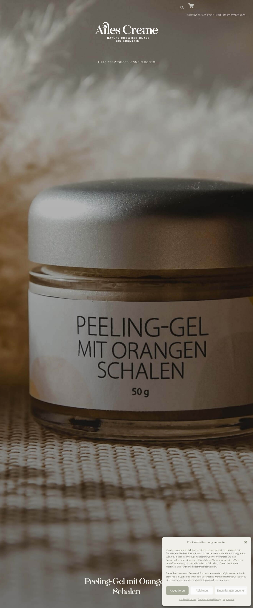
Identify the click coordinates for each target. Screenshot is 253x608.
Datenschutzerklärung (209, 599)
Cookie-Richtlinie (187, 599)
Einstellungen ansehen (231, 590)
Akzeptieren (177, 590)
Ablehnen (202, 590)
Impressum (228, 599)
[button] (245, 542)
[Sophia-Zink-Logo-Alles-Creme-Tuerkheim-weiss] (126, 32)
